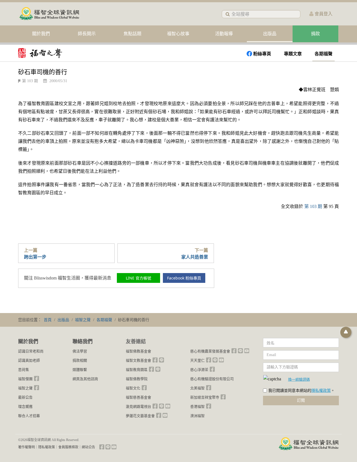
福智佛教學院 (137, 379)
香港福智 (197, 406)
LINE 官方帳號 (138, 278)
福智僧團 (25, 379)
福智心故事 (178, 33)
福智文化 (133, 388)
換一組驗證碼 (299, 379)
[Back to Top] (345, 332)
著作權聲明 (26, 447)
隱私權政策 (321, 390)
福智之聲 (25, 388)
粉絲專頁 (262, 53)
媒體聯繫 (80, 370)
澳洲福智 (197, 416)
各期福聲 (323, 53)
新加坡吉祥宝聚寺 (204, 397)
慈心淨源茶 (199, 370)
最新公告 (25, 397)
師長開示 (87, 33)
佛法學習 (80, 351)
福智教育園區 (137, 370)
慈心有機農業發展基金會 (210, 351)
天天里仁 (197, 360)
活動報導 (224, 33)
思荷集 (23, 370)
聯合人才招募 (29, 416)
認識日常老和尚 (31, 351)
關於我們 (41, 33)
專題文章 (293, 53)
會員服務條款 (68, 447)
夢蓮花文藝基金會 (140, 416)
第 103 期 (30, 81)
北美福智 (197, 388)
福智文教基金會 (138, 360)
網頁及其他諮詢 (85, 379)
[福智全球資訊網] (48, 13)
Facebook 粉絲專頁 (184, 278)
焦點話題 (132, 33)
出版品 (269, 33)
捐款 (315, 33)
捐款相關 (80, 360)
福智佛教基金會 (138, 351)
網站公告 (88, 447)
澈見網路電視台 (138, 406)
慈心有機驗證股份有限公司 (212, 379)
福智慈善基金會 (138, 397)
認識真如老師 (29, 360)
